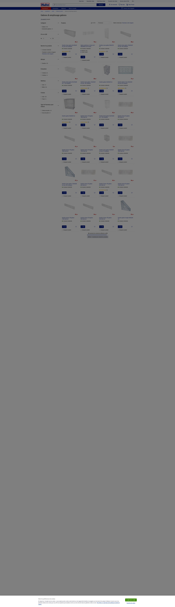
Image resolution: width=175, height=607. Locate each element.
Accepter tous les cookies (130, 600)
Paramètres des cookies (131, 603)
